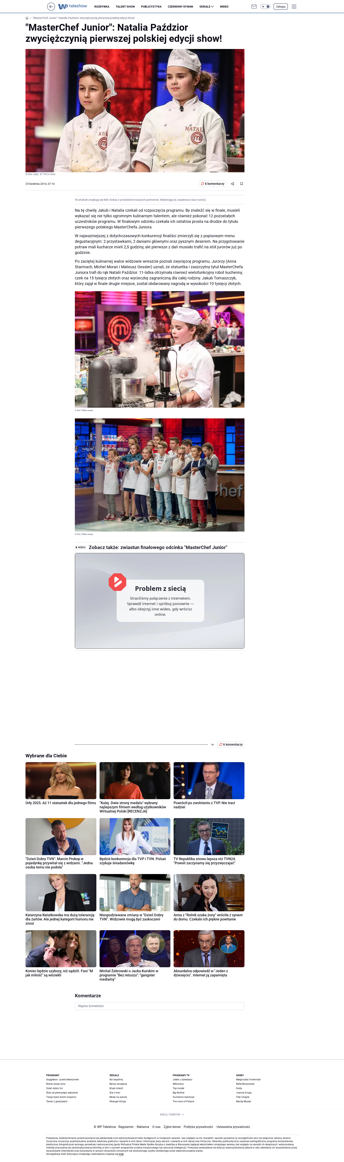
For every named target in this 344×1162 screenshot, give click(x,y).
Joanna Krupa (244, 1092)
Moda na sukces (118, 1097)
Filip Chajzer (242, 1097)
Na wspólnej (116, 1079)
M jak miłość (116, 1088)
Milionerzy (178, 1084)
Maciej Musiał (243, 1101)
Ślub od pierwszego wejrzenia (62, 1092)
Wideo (224, 6)
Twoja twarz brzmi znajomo (61, 1097)
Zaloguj (280, 6)
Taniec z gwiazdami (56, 1101)
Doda (239, 1088)
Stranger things (117, 1101)
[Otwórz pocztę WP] (254, 6)
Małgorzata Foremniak (248, 1079)
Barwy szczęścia (118, 1084)
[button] (265, 6)
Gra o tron (114, 1092)
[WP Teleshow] (76, 6)
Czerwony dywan (180, 6)
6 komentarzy (214, 184)
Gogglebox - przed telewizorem (62, 1079)
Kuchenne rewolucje (183, 1097)
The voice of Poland (183, 1101)
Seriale (204, 6)
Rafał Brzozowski (245, 1084)
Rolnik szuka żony (55, 1084)
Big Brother (179, 1092)
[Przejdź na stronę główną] (51, 9)
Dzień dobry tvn (54, 1088)
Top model (178, 1088)
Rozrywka (101, 6)
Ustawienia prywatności (232, 1127)
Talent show (125, 6)
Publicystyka (151, 6)
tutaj (121, 1154)
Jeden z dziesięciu (182, 1079)
